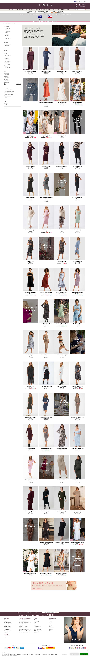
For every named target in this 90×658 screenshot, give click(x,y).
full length (7, 55)
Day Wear (6, 32)
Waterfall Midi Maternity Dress (62, 323)
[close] (88, 651)
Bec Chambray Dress (77, 323)
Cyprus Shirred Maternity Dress (46, 448)
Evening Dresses (7, 28)
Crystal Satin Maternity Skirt (30, 230)
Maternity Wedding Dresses (9, 623)
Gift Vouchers (51, 629)
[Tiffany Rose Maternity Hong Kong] (85, 648)
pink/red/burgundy (9, 92)
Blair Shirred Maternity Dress (30, 292)
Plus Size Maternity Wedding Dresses (25, 630)
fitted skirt (7, 65)
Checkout (67, 9)
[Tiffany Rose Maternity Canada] (81, 648)
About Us (35, 619)
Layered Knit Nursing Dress (30, 417)
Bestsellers (6, 621)
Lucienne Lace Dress (62, 135)
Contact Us (51, 625)
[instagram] (53, 615)
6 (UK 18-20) (7, 82)
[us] (50, 18)
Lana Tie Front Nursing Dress (61, 292)
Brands (62, 9)
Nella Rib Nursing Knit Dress (77, 71)
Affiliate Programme (37, 630)
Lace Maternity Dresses (23, 627)
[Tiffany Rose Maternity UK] (70, 648)
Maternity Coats (7, 46)
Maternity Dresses (20, 9)
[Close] (69, 14)
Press (35, 625)
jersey (6, 103)
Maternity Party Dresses (23, 619)
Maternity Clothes (29, 9)
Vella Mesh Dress (30, 261)
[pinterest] (50, 615)
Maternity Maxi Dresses (23, 626)
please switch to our (58, 14)
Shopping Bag (51, 627)
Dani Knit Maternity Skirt (77, 166)
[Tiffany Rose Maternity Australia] (83, 648)
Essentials (48, 9)
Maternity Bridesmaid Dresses (24, 632)
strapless (7, 58)
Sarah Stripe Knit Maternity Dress (61, 355)
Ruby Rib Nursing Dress (30, 448)
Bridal (5, 637)
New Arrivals (6, 619)
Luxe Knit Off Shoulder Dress (46, 230)
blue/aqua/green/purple (10, 91)
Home (4, 23)
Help (26, 615)
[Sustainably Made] (34, 12)
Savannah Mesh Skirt (61, 230)
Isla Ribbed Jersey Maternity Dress (62, 542)
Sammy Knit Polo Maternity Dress (77, 417)
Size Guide (18, 84)
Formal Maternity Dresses (23, 623)
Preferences (64, 654)
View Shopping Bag (81, 6)
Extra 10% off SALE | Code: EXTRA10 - (45, 21)
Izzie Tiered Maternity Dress (77, 386)
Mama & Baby (42, 9)
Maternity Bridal (12, 9)
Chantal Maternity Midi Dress (30, 71)
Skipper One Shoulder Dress (77, 292)
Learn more (15, 655)
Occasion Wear (7, 635)
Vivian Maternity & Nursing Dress (77, 511)
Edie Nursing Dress (30, 355)
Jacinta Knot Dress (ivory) (62, 102)
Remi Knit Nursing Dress (30, 197)
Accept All (84, 654)
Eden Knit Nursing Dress (46, 71)
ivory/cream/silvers (9, 89)
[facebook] (48, 615)
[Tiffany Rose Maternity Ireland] (72, 648)
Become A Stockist (37, 629)
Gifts (59, 9)
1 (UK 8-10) (7, 74)
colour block (8, 95)
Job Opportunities (37, 632)
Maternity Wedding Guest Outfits (25, 622)
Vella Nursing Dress (62, 261)
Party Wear (6, 36)
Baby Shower (21, 625)
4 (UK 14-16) (7, 79)
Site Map (50, 630)
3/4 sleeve (7, 62)
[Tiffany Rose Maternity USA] (79, 648)
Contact (20, 615)
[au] (40, 18)
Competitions (36, 623)
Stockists (35, 627)
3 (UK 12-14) (7, 77)
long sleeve (7, 64)
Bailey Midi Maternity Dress (61, 573)
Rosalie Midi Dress (30, 135)
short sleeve (7, 61)
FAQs (50, 619)
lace (6, 104)
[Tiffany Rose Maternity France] (74, 648)
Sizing (50, 621)
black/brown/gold (9, 94)
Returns (50, 623)
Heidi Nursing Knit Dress (30, 166)
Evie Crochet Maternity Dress (46, 292)
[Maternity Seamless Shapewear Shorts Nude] (54, 590)
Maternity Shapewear (8, 630)
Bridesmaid (6, 35)
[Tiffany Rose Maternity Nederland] (77, 648)
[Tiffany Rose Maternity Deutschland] (75, 648)
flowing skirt (8, 67)
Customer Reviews (37, 626)
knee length (7, 56)
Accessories (53, 9)
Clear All (5, 107)
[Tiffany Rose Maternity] (39, 8)
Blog (37, 615)
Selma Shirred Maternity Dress (77, 230)
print (6, 97)
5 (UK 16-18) (7, 80)
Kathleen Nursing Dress (77, 102)
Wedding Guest (7, 38)
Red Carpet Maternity (8, 627)
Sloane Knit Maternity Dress (46, 511)
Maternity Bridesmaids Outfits (24, 621)
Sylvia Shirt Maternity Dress (46, 323)
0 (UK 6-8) (7, 73)
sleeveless (7, 59)
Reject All (74, 654)
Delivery (50, 622)
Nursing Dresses (7, 31)
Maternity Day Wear (7, 626)
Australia (39, 19)
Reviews (32, 615)
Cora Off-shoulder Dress (77, 197)
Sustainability (36, 621)
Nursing (36, 9)
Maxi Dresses (6, 34)
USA (50, 19)
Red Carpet (6, 29)
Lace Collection (7, 44)
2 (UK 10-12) (7, 76)
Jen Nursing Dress (30, 386)
